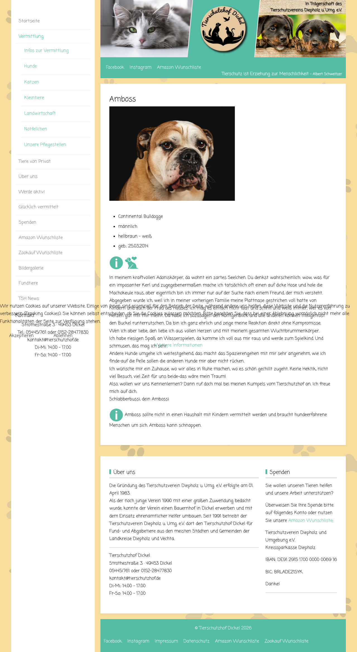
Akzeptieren (21, 336)
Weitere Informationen (178, 345)
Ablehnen (63, 336)
